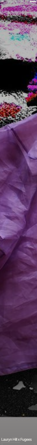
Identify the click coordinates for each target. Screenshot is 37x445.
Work (12, 1)
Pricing (22, 1)
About (19, 1)
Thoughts (16, 1)
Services (8, 1)
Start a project (33, 1)
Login (26, 1)
